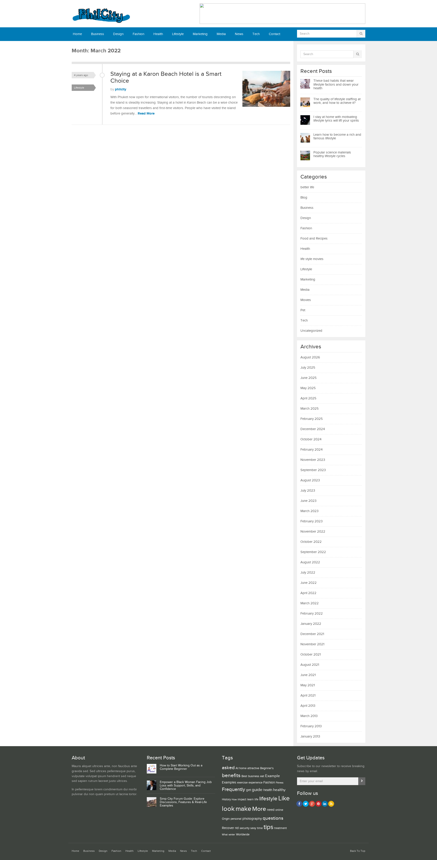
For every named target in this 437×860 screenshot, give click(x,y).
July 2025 (307, 368)
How (234, 799)
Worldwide (242, 834)
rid (237, 828)
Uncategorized (311, 331)
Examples (229, 782)
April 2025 (308, 398)
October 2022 (311, 542)
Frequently (233, 789)
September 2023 (313, 470)
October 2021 (310, 654)
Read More (146, 113)
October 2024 (310, 439)
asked (228, 768)
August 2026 (310, 357)
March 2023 (309, 511)
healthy (279, 790)
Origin (226, 819)
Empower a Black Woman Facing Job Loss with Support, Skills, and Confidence (186, 785)
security (244, 828)
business (253, 776)
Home (77, 34)
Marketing (200, 34)
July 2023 (307, 491)
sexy (253, 828)
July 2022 (307, 572)
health (267, 790)
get (248, 790)
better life (307, 187)
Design (118, 34)
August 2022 (310, 562)
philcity (120, 89)
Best (244, 776)
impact (242, 799)
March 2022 (309, 603)
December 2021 (312, 634)
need (270, 810)
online (279, 810)
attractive (253, 768)
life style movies (311, 259)
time (260, 828)
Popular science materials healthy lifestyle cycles (332, 154)
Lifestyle (178, 34)
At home (241, 768)
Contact (274, 34)
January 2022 (310, 624)
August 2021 (309, 665)
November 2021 (312, 644)
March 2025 (309, 409)
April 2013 (307, 706)
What (225, 834)
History (226, 799)
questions (273, 818)
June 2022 (308, 583)
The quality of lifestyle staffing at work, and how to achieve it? (337, 101)
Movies (305, 300)
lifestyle (268, 798)
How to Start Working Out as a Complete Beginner (181, 767)
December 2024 (312, 429)
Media (221, 34)
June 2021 (308, 675)
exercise (242, 782)
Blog (303, 197)
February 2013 (311, 726)
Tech (256, 34)
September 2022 (313, 552)
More (259, 809)
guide (257, 789)
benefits (231, 776)
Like (284, 798)
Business (97, 34)
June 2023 (308, 501)
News (239, 34)
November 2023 (312, 460)
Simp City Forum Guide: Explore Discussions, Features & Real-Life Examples (183, 802)
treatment (280, 828)
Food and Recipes (314, 238)
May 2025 (308, 388)
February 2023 (311, 521)
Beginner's (267, 768)
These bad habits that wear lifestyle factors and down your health (335, 84)
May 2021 (307, 685)
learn (250, 799)
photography (252, 819)
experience (255, 782)
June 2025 (308, 378)
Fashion (138, 34)
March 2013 (309, 716)
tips (268, 827)
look (228, 809)
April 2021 (307, 695)
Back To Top (357, 851)
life (256, 799)
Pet (302, 310)
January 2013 (310, 736)
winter (232, 834)
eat (262, 776)
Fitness (279, 782)
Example (272, 776)
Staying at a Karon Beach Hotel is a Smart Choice (165, 77)
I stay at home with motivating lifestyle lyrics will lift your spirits (336, 119)
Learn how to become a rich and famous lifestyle (337, 136)
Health (158, 34)
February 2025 (311, 419)
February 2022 (311, 613)
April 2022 (308, 593)
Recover (228, 828)
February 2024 (311, 450)
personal (236, 819)
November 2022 (312, 531)
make (243, 809)
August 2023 (310, 480)
